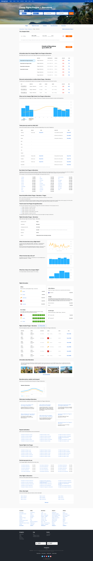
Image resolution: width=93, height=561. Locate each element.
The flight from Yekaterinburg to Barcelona (63, 484)
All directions (43, 525)
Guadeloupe (21, 521)
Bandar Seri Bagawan (34, 521)
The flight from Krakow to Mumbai (45, 436)
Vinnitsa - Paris (43, 517)
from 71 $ (69, 158)
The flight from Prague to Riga (26, 451)
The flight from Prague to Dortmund (27, 454)
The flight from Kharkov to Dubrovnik (64, 434)
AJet (63, 524)
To (32, 13)
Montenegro (21, 512)
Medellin (31, 517)
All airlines (64, 525)
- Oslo (42, 512)
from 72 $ (69, 155)
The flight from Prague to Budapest (64, 451)
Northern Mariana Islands (23, 520)
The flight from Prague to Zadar (45, 454)
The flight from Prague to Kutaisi (63, 454)
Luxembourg (32, 512)
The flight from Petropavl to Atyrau (26, 434)
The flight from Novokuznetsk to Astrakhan (63, 438)
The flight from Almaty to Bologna (26, 436)
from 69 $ (69, 161)
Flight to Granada (61, 499)
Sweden (20, 516)
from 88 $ (69, 135)
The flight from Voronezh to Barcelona (64, 480)
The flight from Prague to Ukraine (45, 451)
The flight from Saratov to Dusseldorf (46, 439)
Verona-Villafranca (55, 516)
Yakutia (64, 517)
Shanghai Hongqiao (55, 513)
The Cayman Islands (22, 513)
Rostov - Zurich (43, 513)
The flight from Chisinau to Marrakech (64, 436)
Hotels (20, 536)
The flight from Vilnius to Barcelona (27, 485)
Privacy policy (43, 553)
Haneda (53, 524)
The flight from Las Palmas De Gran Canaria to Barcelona (45, 482)
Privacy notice (54, 553)
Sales (20, 535)
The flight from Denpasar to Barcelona (27, 483)
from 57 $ (41, 161)
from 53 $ (41, 158)
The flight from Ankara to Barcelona (46, 483)
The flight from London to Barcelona (27, 482)
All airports (54, 525)
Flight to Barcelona (43, 499)
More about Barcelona (46, 374)
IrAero (64, 521)
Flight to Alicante (23, 497)
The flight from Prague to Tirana (45, 453)
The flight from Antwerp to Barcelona (27, 480)
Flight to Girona (60, 497)
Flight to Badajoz (42, 497)
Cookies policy (49, 553)
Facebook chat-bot (36, 536)
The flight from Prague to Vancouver (64, 453)
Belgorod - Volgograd (44, 524)
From (21, 13)
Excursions (21, 537)
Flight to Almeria (23, 499)
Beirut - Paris (43, 521)
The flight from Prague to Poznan (26, 453)
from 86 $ (69, 138)
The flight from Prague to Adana (45, 456)
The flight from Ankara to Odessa (26, 439)
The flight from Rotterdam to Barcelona (64, 482)
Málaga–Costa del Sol (55, 517)
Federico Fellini (54, 520)
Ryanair (64, 520)
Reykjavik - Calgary (44, 516)
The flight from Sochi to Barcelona (45, 485)
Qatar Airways (65, 516)
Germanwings (65, 513)
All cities (31, 525)
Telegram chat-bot (36, 535)
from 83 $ (69, 132)
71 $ (69, 63)
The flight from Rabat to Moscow (45, 437)
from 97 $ (41, 132)
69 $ (69, 36)
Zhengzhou (32, 516)
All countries (21, 525)
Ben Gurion (54, 521)
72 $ (69, 72)
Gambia (20, 524)
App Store (48, 535)
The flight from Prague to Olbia (63, 456)
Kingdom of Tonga (22, 517)
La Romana (32, 524)
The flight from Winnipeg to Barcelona (64, 485)
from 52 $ (41, 155)
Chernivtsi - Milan (44, 520)
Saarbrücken (54, 512)
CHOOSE (69, 46)
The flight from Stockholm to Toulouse (64, 439)
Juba (31, 520)
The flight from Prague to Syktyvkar (27, 456)
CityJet (64, 512)
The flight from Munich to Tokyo (26, 437)
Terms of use (38, 553)
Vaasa (31, 513)
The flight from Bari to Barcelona (45, 480)
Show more (46, 502)
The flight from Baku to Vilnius (45, 434)
